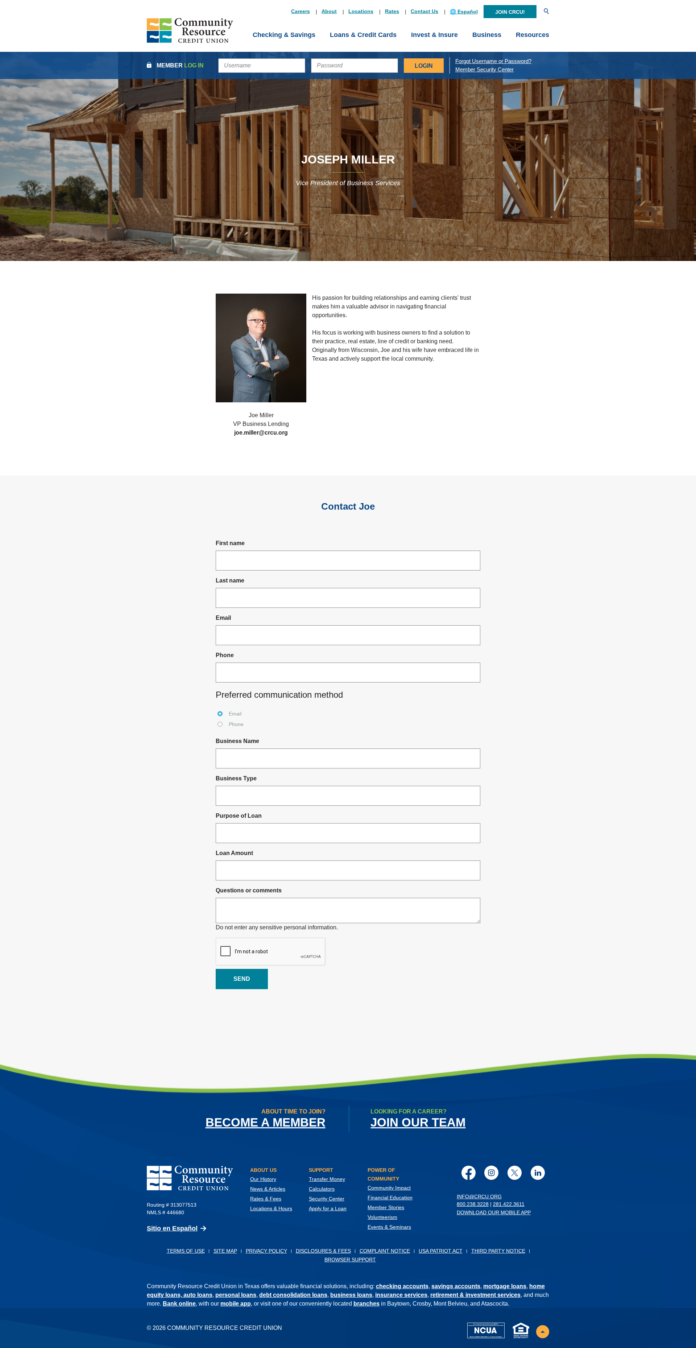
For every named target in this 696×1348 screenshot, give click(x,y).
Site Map (225, 1251)
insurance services (401, 1295)
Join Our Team (417, 1122)
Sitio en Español (172, 1228)
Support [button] (321, 1170)
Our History (263, 1179)
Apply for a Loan (328, 1208)
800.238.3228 (473, 1204)
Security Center (326, 1199)
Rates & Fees (265, 1199)
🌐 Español (464, 11)
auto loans (197, 1295)
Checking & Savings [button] (284, 34)
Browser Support (350, 1259)
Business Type (236, 778)
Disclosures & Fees (323, 1251)
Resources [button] (532, 34)
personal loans (235, 1295)
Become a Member (266, 1122)
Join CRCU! (510, 12)
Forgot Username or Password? (493, 61)
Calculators (322, 1189)
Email (223, 618)
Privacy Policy (266, 1251)
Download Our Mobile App (494, 1212)
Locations (360, 11)
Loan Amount (234, 853)
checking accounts (402, 1286)
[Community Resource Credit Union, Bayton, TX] (190, 35)
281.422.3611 (509, 1204)
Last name (230, 580)
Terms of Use (186, 1251)
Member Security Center (484, 69)
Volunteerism (382, 1217)
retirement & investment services (475, 1295)
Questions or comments (249, 890)
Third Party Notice (498, 1251)
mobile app (235, 1304)
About (329, 11)
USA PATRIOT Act (441, 1251)
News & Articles (267, 1189)
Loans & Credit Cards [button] (363, 34)
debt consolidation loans (293, 1295)
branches (366, 1304)
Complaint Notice (385, 1251)
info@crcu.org (479, 1196)
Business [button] (486, 34)
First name (230, 543)
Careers (300, 11)
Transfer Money (327, 1179)
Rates (392, 11)
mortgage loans (504, 1286)
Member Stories (386, 1207)
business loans (351, 1295)
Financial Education (390, 1197)
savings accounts (455, 1286)
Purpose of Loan (239, 816)
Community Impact (389, 1188)
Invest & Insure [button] (434, 34)
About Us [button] (263, 1170)
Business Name (237, 741)
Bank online (179, 1304)
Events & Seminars (389, 1227)
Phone (225, 655)
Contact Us (424, 11)
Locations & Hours (271, 1208)
